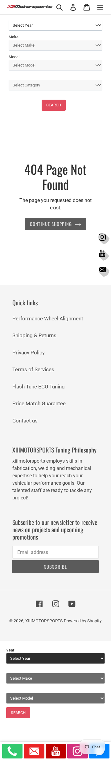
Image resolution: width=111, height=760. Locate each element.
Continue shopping (51, 223)
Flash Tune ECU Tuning (38, 387)
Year (10, 650)
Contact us (25, 421)
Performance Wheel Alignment (47, 318)
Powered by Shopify (83, 620)
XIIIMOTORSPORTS (44, 620)
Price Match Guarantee (39, 403)
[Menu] (100, 7)
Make (13, 37)
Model (14, 57)
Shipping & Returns (34, 335)
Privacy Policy (28, 352)
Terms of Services (33, 369)
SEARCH (53, 105)
